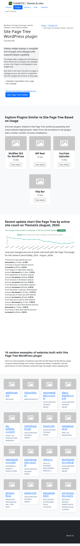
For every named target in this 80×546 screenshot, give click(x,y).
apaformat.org (12, 394)
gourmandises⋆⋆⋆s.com (49, 395)
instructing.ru (30, 394)
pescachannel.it (49, 494)
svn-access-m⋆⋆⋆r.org (68, 494)
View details (16, 165)
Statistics (44, 7)
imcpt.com (49, 426)
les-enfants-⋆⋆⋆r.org (10, 428)
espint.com (30, 493)
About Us (70, 535)
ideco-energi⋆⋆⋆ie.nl (68, 395)
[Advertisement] (58, 47)
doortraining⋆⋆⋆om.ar (68, 461)
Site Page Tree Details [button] (17, 94)
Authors (27, 7)
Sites (36, 7)
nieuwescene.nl (68, 427)
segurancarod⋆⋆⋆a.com (30, 462)
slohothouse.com (30, 427)
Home (43, 25)
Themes (8, 7)
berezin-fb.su (10, 494)
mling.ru (47, 459)
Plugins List (52, 25)
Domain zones (69, 531)
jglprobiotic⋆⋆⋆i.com (12, 461)
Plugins (18, 7)
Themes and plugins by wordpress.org (20, 91)
